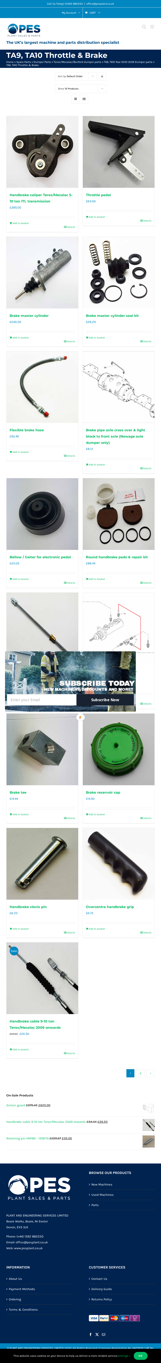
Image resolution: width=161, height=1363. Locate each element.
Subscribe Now (105, 699)
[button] (97, 683)
